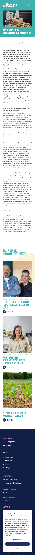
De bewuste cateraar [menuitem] (10, 479)
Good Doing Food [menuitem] (9, 442)
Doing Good (20, 43)
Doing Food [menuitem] (7, 445)
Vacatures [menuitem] (6, 507)
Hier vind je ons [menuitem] (8, 457)
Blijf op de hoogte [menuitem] (9, 489)
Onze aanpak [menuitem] (7, 438)
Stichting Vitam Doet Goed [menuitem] (12, 483)
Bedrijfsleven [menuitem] (7, 461)
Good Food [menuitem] (6, 449)
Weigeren (17, 548)
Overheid (13, 43)
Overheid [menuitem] (6, 464)
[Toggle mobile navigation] (31, 5)
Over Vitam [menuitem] (7, 476)
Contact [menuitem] (5, 501)
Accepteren (17, 543)
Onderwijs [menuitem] (6, 468)
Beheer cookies (17, 539)
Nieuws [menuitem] (5, 492)
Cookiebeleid (8, 535)
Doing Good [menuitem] (7, 452)
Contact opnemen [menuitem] (9, 497)
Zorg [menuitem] (4, 471)
